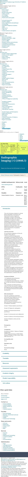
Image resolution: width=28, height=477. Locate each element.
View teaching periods (7, 184)
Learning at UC (5, 108)
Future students (7, 403)
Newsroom (5, 424)
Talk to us (4, 29)
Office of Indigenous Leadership (10, 98)
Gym (4, 438)
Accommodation (7, 439)
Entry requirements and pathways (10, 22)
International (5, 16)
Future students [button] (4, 6)
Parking (4, 77)
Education (5, 416)
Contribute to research (7, 43)
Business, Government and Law (10, 414)
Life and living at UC (7, 20)
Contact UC (4, 465)
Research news (5, 46)
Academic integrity (6, 101)
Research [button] (2, 33)
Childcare (4, 73)
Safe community (6, 83)
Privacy (19, 465)
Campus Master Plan (7, 69)
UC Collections (5, 66)
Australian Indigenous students (9, 25)
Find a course (3, 8)
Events (4, 427)
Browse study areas (7, 12)
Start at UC (5, 28)
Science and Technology (9, 418)
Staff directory (7, 446)
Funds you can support (7, 55)
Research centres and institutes (10, 42)
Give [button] (1, 49)
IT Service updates (7, 436)
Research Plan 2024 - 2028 (8, 38)
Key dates (4, 115)
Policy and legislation (7, 106)
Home (2, 175)
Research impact (6, 39)
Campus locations (6, 95)
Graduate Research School (8, 44)
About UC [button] (2, 87)
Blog (4, 428)
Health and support (6, 74)
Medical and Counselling (9, 435)
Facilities (4, 67)
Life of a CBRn (5, 41)
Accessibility (4, 467)
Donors (5, 407)
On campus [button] (2, 61)
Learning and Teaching (7, 109)
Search (1, 132)
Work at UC (5, 114)
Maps (3, 127)
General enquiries (7, 409)
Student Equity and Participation (10, 111)
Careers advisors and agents (9, 30)
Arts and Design (7, 413)
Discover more (3, 35)
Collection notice (11, 467)
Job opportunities (7, 445)
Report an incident (6, 84)
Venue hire (4, 70)
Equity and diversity (7, 113)
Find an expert (6, 425)
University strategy (6, 91)
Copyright (9, 465)
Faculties (4, 93)
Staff (3, 123)
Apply (3, 26)
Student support (6, 21)
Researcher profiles (8, 447)
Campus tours (5, 65)
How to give (5, 56)
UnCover (5, 423)
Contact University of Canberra (9, 117)
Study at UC (5, 11)
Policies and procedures (9, 450)
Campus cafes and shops (8, 71)
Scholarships (5, 24)
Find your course (9, 175)
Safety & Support (6, 128)
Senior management (7, 92)
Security (4, 80)
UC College (5, 15)
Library (3, 126)
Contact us (5, 47)
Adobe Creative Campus (8, 78)
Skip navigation (4, 0)
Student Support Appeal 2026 (9, 53)
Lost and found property (8, 82)
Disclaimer (14, 465)
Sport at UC (5, 79)
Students (4, 122)
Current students (5, 397)
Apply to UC (4, 399)
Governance (5, 105)
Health (4, 417)
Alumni (3, 124)
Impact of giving (6, 57)
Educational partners (7, 96)
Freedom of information (9, 449)
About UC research (6, 37)
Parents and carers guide (8, 17)
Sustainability (5, 102)
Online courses (5, 13)
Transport (4, 75)
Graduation (5, 97)
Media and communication (8, 104)
